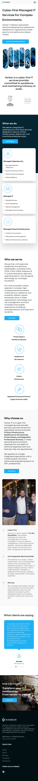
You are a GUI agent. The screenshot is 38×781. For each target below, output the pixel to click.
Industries (5, 758)
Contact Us (6, 761)
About (4, 753)
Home (4, 750)
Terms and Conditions (9, 739)
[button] (35, 2)
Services (5, 755)
